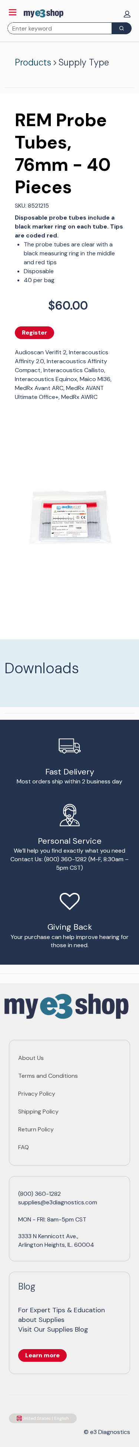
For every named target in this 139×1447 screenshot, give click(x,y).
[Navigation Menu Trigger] (12, 12)
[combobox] (57, 28)
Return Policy (36, 1129)
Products (33, 62)
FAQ (23, 1147)
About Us (31, 1058)
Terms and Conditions (48, 1076)
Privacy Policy (36, 1094)
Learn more (42, 1355)
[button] (127, 14)
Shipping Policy (38, 1111)
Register (34, 332)
